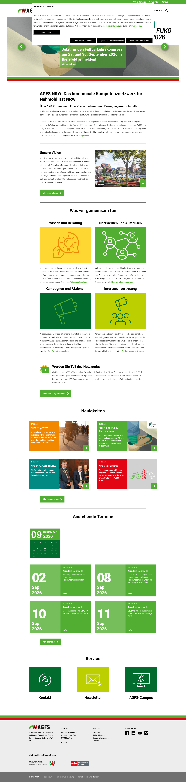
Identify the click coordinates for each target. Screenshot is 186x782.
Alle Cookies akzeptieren (139, 41)
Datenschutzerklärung (109, 26)
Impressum (136, 26)
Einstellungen (45, 32)
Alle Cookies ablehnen (83, 41)
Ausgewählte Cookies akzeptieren (111, 41)
